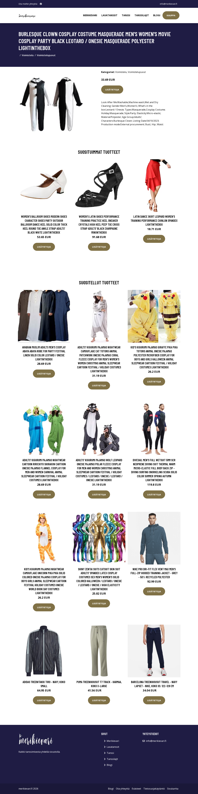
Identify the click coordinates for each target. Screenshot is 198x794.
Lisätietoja (112, 89)
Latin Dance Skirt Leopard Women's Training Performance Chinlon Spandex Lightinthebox (154, 220)
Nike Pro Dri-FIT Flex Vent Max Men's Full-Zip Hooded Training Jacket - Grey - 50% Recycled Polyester (154, 573)
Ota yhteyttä (122, 788)
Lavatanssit (109, 15)
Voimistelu (28, 55)
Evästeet (136, 788)
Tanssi (126, 15)
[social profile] (41, 4)
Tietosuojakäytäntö (154, 788)
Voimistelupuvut (46, 55)
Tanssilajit (142, 15)
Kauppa (171, 15)
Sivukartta (172, 788)
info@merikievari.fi (168, 3)
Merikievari (90, 15)
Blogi (156, 15)
